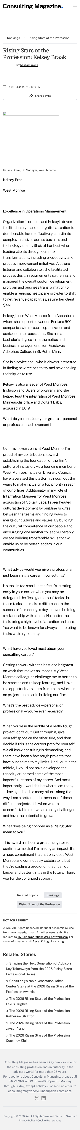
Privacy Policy (27, 1120)
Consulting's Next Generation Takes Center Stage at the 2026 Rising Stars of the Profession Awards (40, 986)
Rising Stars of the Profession (48, 38)
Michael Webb (29, 64)
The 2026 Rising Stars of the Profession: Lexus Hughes (38, 1001)
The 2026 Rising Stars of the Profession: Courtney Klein (38, 1038)
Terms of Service (65, 1116)
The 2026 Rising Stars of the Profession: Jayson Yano (38, 1025)
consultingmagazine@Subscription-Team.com (39, 1091)
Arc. (27, 1116)
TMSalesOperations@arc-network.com (42, 936)
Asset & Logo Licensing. (48, 941)
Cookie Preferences (49, 1120)
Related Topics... (29, 895)
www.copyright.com (22, 932)
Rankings (14, 38)
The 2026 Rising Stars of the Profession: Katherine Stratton (38, 1013)
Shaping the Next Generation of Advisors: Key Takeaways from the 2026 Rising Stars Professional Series (39, 968)
